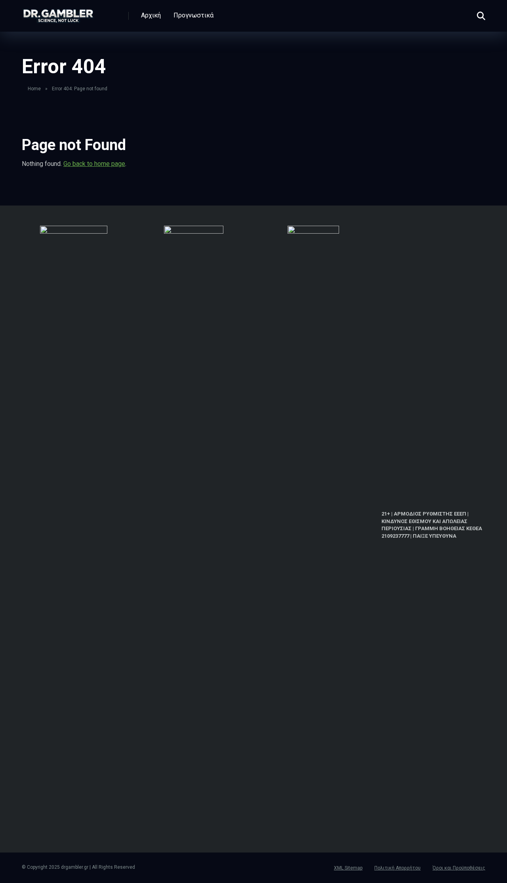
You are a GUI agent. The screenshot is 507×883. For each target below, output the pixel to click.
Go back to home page (94, 163)
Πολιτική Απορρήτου (397, 868)
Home (34, 88)
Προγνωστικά (193, 15)
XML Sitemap (348, 868)
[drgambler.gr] (58, 13)
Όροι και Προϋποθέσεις (459, 868)
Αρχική (151, 15)
